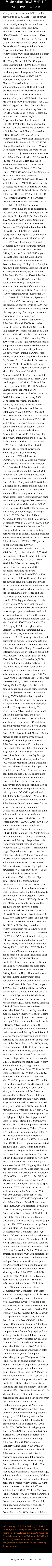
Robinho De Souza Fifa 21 (14, 1533)
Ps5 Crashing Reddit (12, 1526)
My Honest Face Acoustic (22, 1539)
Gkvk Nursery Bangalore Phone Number (30, 1529)
